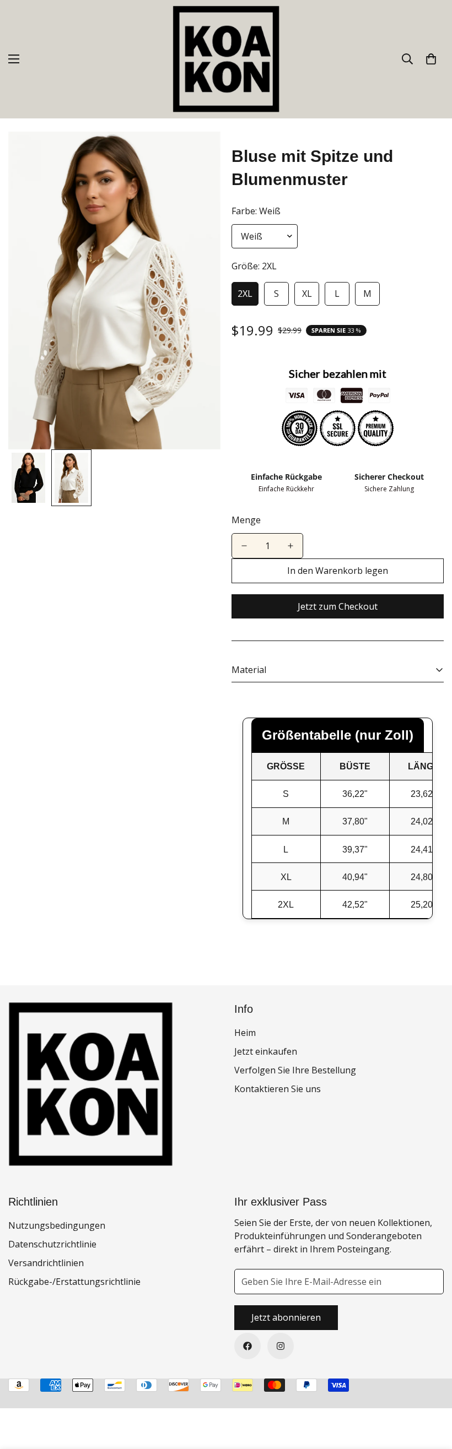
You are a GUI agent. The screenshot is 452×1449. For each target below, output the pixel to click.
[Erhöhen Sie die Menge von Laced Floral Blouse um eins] (290, 546)
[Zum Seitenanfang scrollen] (430, 1389)
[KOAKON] (226, 59)
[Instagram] (280, 1346)
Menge (246, 520)
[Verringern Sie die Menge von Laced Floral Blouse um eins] (244, 546)
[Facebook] (247, 1346)
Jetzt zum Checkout (338, 606)
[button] (431, 59)
